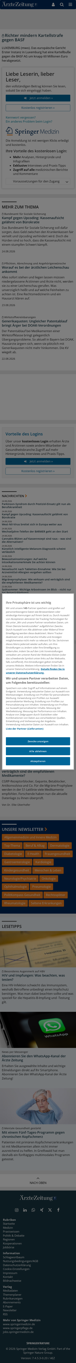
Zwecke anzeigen (38, 741)
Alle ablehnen (37, 751)
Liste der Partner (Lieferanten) (24, 728)
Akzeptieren (37, 761)
